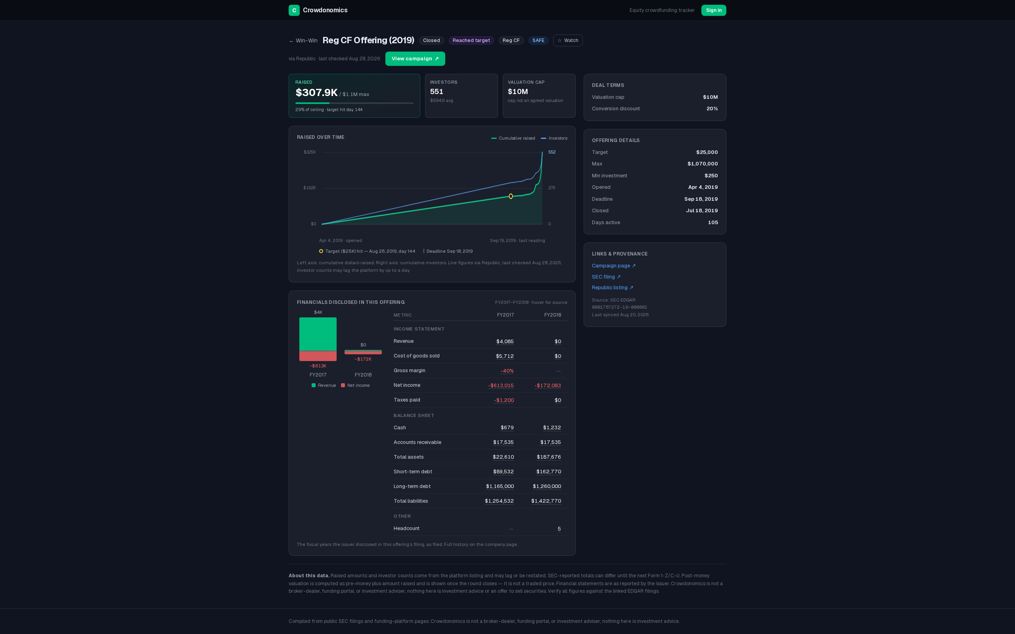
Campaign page (614, 265)
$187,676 (549, 456)
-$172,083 (547, 385)
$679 (507, 427)
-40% (507, 370)
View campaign (415, 58)
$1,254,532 (499, 501)
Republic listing (613, 287)
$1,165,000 (500, 486)
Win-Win (303, 40)
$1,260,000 (547, 486)
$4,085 (505, 341)
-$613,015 (501, 385)
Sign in (714, 10)
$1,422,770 (546, 501)
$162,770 (548, 471)
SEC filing (606, 276)
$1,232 (552, 427)
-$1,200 (504, 400)
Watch (567, 40)
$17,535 (503, 442)
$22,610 (503, 456)
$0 (558, 341)
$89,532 (503, 471)
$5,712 (505, 356)
